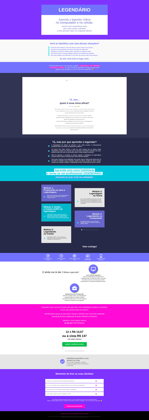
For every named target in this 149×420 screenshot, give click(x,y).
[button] (74, 381)
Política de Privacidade (73, 413)
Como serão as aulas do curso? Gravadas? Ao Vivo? (58, 393)
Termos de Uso (64, 413)
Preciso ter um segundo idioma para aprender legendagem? (60, 381)
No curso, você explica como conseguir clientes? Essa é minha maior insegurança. (65, 385)
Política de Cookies (84, 413)
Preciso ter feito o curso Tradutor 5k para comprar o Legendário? (61, 389)
